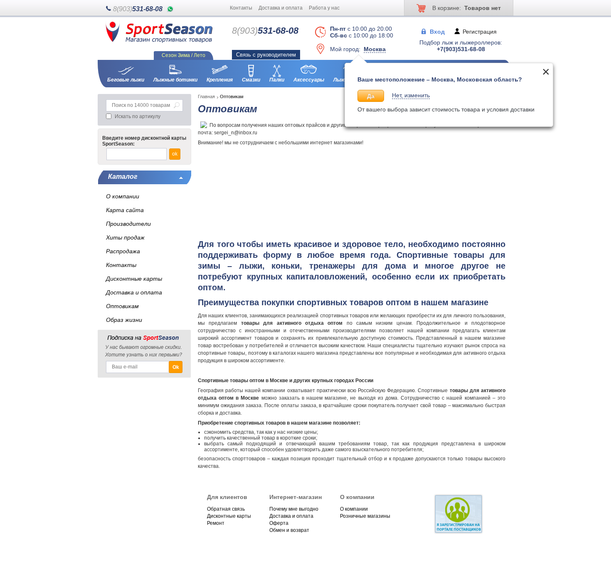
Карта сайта (125, 210)
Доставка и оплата (281, 8)
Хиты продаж (125, 237)
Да (370, 96)
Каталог (123, 176)
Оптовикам (122, 306)
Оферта (278, 523)
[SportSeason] (159, 41)
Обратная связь (226, 509)
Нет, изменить (411, 95)
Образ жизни (124, 319)
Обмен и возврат (289, 530)
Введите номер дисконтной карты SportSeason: (144, 141)
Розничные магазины (365, 516)
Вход (437, 31)
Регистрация (480, 31)
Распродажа (123, 251)
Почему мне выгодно (293, 509)
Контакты (241, 8)
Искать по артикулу (137, 116)
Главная (206, 96)
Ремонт (215, 523)
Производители (128, 223)
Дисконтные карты (229, 516)
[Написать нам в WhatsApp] (170, 9)
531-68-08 (138, 8)
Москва (375, 49)
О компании (354, 509)
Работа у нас (324, 8)
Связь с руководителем (266, 55)
